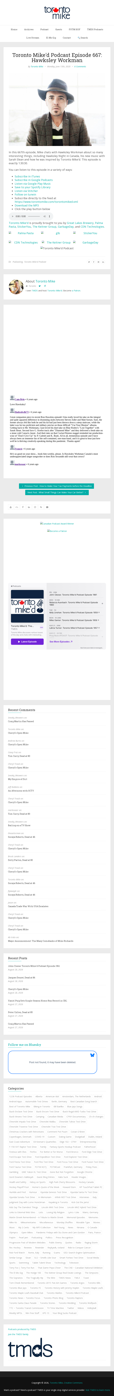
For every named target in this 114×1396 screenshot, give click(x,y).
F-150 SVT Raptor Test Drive (23, 1146)
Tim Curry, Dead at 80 (19, 756)
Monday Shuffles (65, 1222)
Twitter (70, 1308)
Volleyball (91, 1308)
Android (98, 1096)
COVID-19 (39, 1136)
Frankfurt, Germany (73, 1167)
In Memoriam (44, 1197)
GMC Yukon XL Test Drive (34, 1172)
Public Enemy (55, 1242)
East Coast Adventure (19, 1141)
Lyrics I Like (73, 1212)
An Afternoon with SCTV (21, 790)
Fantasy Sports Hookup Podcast (65, 1146)
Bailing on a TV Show (19, 825)
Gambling (13, 1172)
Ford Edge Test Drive (92, 1151)
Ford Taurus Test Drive (20, 1167)
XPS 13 (45, 1313)
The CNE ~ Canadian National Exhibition (83, 1267)
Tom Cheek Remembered (21, 1282)
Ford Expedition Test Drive (48, 1156)
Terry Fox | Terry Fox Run (21, 1267)
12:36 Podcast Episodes (20, 1096)
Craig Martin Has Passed (21, 721)
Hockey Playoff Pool (19, 1187)
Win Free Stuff (32, 1313)
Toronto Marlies (54, 1293)
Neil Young (59, 1227)
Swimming (24, 1262)
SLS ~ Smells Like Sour (45, 1257)
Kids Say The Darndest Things (23, 1207)
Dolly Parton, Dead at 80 (20, 860)
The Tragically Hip (34, 1277)
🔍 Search (83, 37)
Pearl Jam (23, 1237)
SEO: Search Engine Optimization (79, 1252)
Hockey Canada (86, 1182)
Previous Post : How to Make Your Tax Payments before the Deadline (58, 486)
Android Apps (15, 1101)
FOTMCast (55, 1167)
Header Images (78, 1177)
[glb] (56, 233)
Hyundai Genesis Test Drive (53, 1192)
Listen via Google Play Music (33, 183)
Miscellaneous (46, 1222)
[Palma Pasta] (24, 233)
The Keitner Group (44, 226)
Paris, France (94, 1232)
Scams (57, 1252)
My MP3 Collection (42, 1227)
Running (46, 1252)
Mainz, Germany (90, 1212)
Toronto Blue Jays (18, 1287)
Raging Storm (91, 1242)
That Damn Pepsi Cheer (49, 1267)
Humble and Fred (17, 1192)
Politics (49, 1237)
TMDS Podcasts (95, 29)
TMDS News (65, 1277)
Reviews (28, 1247)
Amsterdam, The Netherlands (76, 1096)
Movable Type (83, 1222)
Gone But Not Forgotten (62, 1172)
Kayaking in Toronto (58, 1202)
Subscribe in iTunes (27, 176)
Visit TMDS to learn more (98, 1390)
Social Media (93, 1257)
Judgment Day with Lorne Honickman (27, 1202)
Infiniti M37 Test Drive (65, 1197)
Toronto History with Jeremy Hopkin (62, 1287)
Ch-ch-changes (96, 1116)
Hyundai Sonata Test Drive (22, 1197)
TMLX (77, 1277)
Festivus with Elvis (17, 1151)
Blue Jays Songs (74, 1106)
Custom (51, 1136)
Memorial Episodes (76, 1217)
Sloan (28, 1257)
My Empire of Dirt (17, 779)
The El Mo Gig (16, 1272)
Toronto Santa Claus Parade (23, 1303)
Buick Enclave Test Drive (21, 1111)
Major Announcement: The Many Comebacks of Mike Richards (40, 941)
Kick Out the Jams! (80, 1202)
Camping (40, 1116)
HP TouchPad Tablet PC (90, 1187)
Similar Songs (15, 1257)
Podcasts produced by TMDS (22, 1329)
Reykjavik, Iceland (56, 1247)
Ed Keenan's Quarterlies (44, 1141)
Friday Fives (91, 1167)
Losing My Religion (55, 1212)
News (70, 1227)
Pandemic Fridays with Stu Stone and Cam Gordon (60, 1232)
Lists (41, 1212)
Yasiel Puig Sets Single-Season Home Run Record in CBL (37, 1000)
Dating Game (65, 1136)
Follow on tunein (25, 194)
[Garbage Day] (89, 242)
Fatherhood (89, 1146)
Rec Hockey (14, 1247)
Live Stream (32, 37)
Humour (33, 1192)
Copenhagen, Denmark (20, 1136)
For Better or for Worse (51, 1151)
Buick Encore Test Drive (47, 1111)
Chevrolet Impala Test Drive (22, 1121)
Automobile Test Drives (36, 1101)
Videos (80, 1308)
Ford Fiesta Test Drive (20, 1162)
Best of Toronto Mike (19, 1106)
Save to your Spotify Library (32, 187)
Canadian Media (55, 1116)
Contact (67, 37)
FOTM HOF (74, 29)
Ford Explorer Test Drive (75, 1156)
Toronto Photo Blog (53, 1298)
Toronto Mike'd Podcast (35, 261)
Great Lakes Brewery (80, 223)
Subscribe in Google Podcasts (34, 180)
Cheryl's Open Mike (18, 732)
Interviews (84, 1197)
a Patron (76, 290)
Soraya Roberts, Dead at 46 (21, 837)
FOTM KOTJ (40, 1167)
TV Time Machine (55, 1308)
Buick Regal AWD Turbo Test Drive (79, 1111)
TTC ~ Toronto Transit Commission (26, 1308)
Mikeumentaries (28, 1222)
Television (74, 1262)
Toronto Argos (77, 1282)
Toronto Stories (47, 1303)
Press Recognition (64, 1237)
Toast (86, 1277)
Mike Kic (13, 1222)
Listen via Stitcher (26, 191)
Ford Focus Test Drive (67, 1162)
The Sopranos (16, 1277)
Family (43, 1146)
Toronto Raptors (75, 1298)
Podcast (44, 29)
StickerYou (24, 226)
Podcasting (18, 261)
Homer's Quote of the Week (45, 1187)
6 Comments (80, 66)
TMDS (35, 290)
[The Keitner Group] (57, 242)
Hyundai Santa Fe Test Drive (84, 1192)
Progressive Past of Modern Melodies (27, 1242)
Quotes (68, 1242)
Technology (60, 1262)
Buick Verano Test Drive (20, 1116)
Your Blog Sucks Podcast (65, 1313)
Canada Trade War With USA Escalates (28, 906)
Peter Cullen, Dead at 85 (20, 1012)
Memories (93, 1217)
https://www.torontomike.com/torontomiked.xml (46, 201)
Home (14, 29)
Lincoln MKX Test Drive (52, 1207)
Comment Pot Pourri (57, 1131)
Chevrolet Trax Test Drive (53, 1126)
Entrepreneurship (88, 1141)
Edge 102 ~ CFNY (68, 1141)
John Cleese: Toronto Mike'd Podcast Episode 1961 (34, 966)
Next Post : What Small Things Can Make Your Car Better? (55, 492)
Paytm (12, 1237)
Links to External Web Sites (22, 1212)
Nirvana (80, 1227)
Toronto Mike (37, 66)
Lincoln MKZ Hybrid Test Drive (81, 1207)
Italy (95, 1197)
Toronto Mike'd (18, 223)
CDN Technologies (92, 226)
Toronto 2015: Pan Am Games (52, 1282)
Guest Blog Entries (46, 1177)
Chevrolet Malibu (47, 1121)
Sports (12, 1262)
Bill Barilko (59, 1106)
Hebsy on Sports (38, 1182)
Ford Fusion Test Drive (93, 1162)
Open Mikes (27, 1232)
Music (12, 1227)
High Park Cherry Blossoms (62, 1182)
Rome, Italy (33, 1252)
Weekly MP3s (15, 1313)
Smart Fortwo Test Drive (71, 1257)
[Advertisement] (57, 557)
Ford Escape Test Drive (20, 1156)
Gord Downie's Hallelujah (21, 1177)
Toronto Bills (94, 1282)
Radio (78, 1242)
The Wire (51, 1277)
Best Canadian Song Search (83, 1101)
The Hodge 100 (33, 1272)
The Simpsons (91, 1272)
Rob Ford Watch (17, 1252)
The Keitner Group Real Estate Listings (62, 1272)
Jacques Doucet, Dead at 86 (21, 977)
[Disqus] (57, 351)
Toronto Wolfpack (87, 1303)
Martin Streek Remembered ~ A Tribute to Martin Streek (36, 1217)
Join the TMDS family (18, 1334)
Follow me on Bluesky (24, 1045)
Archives (29, 29)
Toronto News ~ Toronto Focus (24, 1298)
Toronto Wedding (67, 1303)
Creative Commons (73, 1382)
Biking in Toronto (42, 1106)
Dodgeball (80, 1136)
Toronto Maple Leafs (93, 1287)
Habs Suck (63, 1177)
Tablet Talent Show (41, 1262)
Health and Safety (17, 1182)
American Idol (52, 1096)
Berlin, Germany (59, 1101)
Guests (58, 29)
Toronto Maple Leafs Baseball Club (26, 1293)
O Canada (92, 1227)
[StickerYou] (89, 233)
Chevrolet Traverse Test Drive (23, 1126)
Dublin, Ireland (95, 1136)
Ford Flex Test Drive (43, 1162)
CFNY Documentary (76, 1116)
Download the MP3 (27, 205)
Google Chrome (84, 1172)
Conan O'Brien (78, 1131)
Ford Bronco (72, 1151)
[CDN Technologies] (25, 242)
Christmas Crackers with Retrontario (26, 1131)
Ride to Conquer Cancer (79, 1247)
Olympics (13, 1232)
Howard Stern (69, 1187)
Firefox (33, 1151)
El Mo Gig (51, 37)
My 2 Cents (23, 1227)
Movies (96, 1222)
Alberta (38, 1096)
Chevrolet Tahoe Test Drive (72, 1121)
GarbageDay (66, 226)
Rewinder (39, 1247)
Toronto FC (35, 1287)
